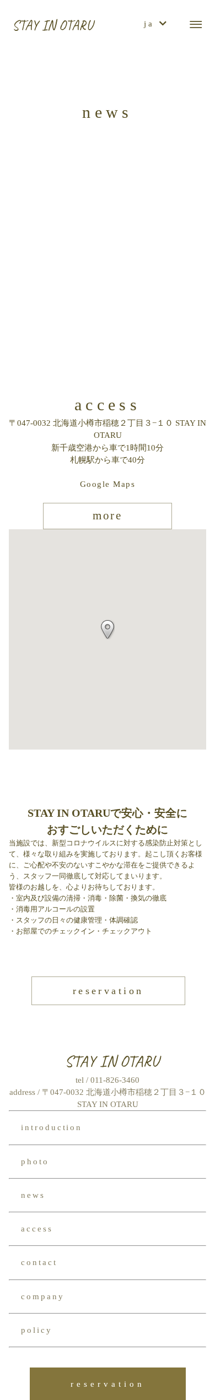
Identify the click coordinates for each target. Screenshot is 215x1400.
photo (35, 1161)
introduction (52, 1127)
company (42, 1296)
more (108, 515)
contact (39, 1262)
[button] (107, 629)
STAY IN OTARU (52, 25)
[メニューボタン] (196, 25)
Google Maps (107, 484)
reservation (108, 990)
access (37, 1228)
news (33, 1195)
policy (36, 1330)
